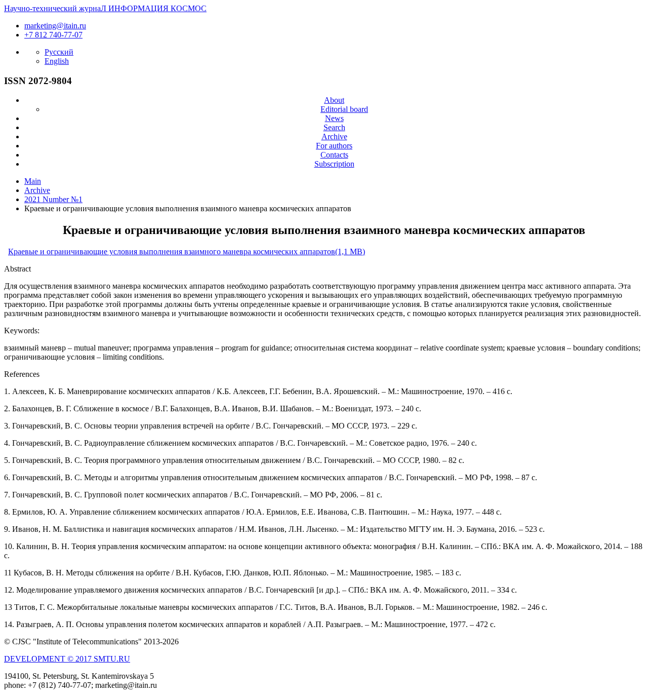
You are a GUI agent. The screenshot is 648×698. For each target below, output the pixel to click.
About (334, 100)
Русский (59, 52)
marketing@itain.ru (55, 25)
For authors (334, 145)
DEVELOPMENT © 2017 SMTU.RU (67, 658)
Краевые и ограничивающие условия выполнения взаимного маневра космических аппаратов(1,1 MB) (186, 251)
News (334, 118)
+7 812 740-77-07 (53, 34)
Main (32, 181)
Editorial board (344, 109)
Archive (334, 136)
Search (334, 127)
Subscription (334, 164)
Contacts (334, 154)
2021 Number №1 (53, 199)
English (57, 61)
